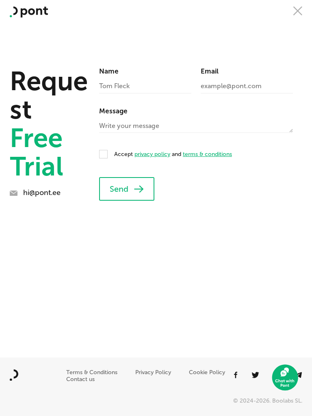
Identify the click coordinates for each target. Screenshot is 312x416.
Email (210, 71)
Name (109, 71)
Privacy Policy (153, 372)
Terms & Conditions (91, 372)
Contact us (80, 379)
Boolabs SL (286, 400)
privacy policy (152, 154)
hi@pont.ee (42, 192)
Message (113, 111)
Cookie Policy (207, 372)
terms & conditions (207, 154)
